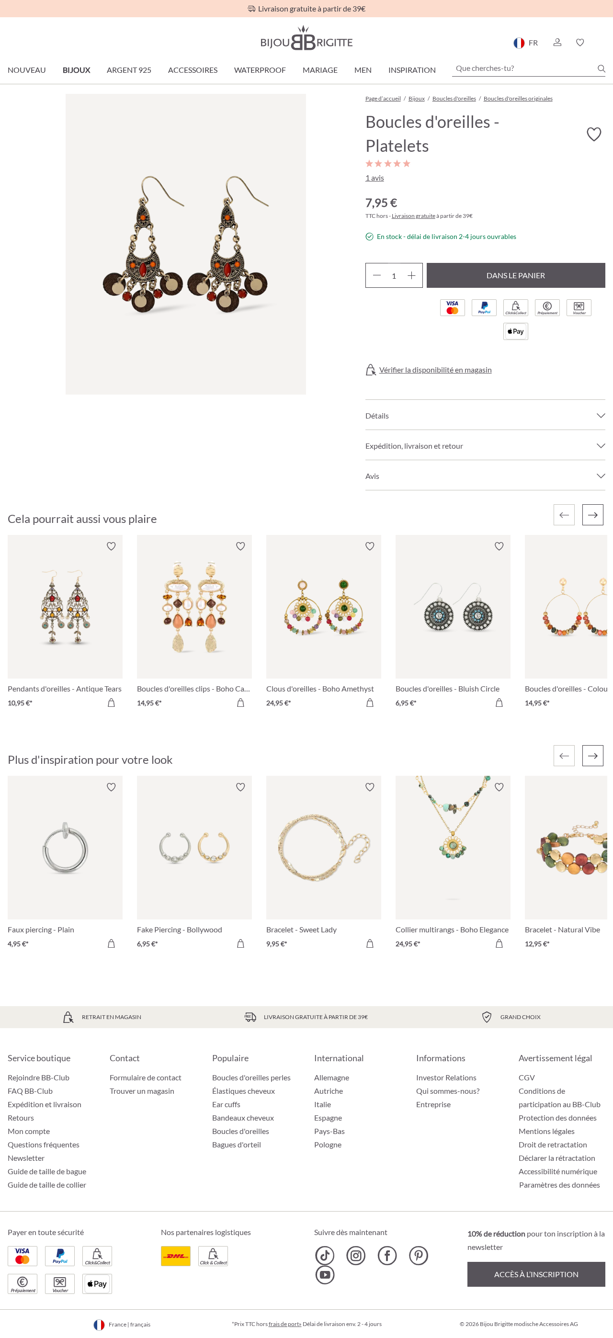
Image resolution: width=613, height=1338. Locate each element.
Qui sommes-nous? (447, 1090)
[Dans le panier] (111, 702)
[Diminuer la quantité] (376, 275)
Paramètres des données (559, 1184)
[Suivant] (592, 514)
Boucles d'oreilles (240, 1130)
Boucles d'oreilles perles (251, 1077)
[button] (556, 42)
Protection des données (558, 1117)
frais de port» (285, 1323)
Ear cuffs (226, 1104)
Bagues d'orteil (236, 1144)
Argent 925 (129, 69)
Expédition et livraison (44, 1104)
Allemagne (331, 1077)
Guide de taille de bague (47, 1171)
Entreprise (433, 1104)
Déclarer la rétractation (557, 1157)
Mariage (320, 69)
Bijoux (76, 69)
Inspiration (412, 69)
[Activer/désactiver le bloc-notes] (111, 546)
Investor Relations (446, 1077)
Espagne (328, 1117)
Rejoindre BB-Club (38, 1077)
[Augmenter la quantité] (411, 275)
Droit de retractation (553, 1144)
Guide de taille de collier (47, 1184)
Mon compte (29, 1130)
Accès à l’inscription (536, 1274)
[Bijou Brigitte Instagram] (356, 1255)
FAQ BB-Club (30, 1090)
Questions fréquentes (43, 1144)
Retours (21, 1117)
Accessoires (192, 69)
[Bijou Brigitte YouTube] (325, 1274)
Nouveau (27, 69)
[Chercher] (601, 68)
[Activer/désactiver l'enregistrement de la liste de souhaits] (593, 134)
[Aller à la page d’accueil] (306, 37)
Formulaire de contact (146, 1077)
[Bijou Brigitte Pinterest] (418, 1255)
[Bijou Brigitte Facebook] (387, 1255)
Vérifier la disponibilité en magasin (435, 369)
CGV (527, 1077)
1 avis (374, 177)
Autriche (328, 1090)
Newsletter (26, 1157)
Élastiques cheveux (243, 1090)
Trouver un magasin (142, 1090)
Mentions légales (547, 1130)
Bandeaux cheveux (243, 1117)
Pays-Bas (329, 1130)
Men (363, 69)
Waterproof (260, 69)
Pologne (327, 1144)
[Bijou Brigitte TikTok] (325, 1255)
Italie (322, 1104)
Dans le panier (516, 275)
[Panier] (602, 42)
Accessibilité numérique (558, 1171)
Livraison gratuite (413, 215)
